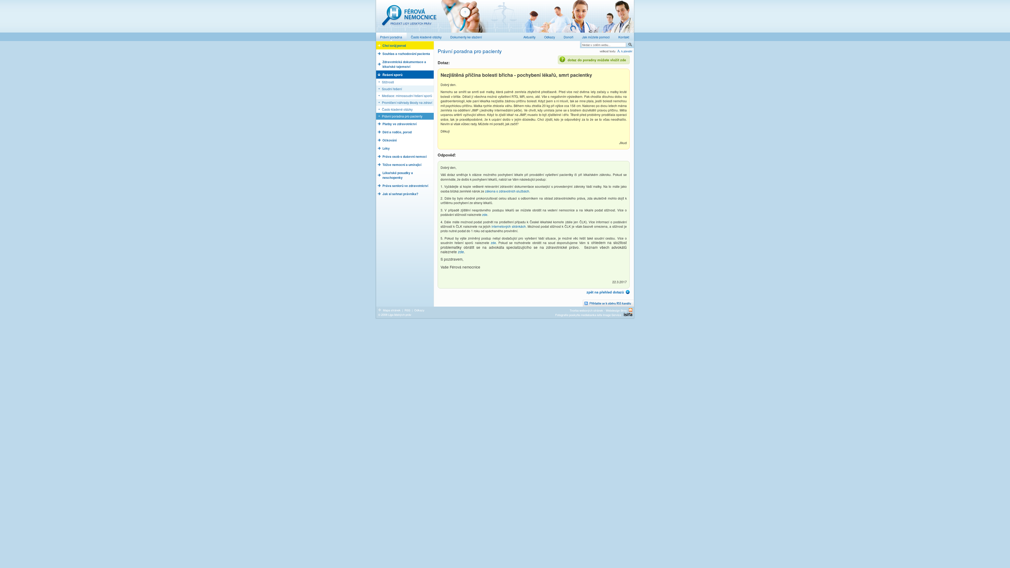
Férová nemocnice (409, 18)
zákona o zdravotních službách (507, 191)
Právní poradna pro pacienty (402, 116)
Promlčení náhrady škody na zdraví (407, 102)
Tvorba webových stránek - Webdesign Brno (598, 310)
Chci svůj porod (394, 45)
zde (484, 214)
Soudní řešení (392, 89)
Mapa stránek (392, 310)
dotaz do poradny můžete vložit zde (597, 59)
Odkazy (419, 310)
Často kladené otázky (397, 109)
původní (628, 51)
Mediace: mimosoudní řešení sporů (407, 95)
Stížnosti (388, 82)
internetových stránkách (509, 226)
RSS (407, 310)
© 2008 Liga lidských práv (394, 314)
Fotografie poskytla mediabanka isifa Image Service (588, 315)
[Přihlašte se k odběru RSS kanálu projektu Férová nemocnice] (608, 303)
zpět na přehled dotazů (605, 292)
